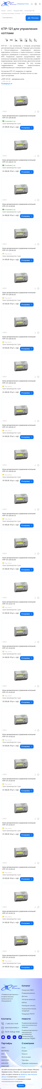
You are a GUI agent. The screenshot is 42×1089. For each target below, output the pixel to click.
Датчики (24, 996)
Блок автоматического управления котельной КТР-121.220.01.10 (18, 161)
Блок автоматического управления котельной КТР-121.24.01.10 (18, 603)
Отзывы (24, 1051)
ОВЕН (3, 1048)
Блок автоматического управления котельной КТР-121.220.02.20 (18, 249)
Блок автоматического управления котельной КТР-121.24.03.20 (18, 956)
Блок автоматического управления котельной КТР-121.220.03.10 (18, 514)
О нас (24, 1048)
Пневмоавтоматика (28, 993)
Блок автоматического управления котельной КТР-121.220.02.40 (18, 382)
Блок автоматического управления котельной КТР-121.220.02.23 (18, 338)
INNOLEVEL (5, 1060)
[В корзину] (31, 128)
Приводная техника (28, 1005)
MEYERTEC (5, 1051)
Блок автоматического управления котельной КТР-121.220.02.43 (18, 470)
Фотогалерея (26, 1057)
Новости (25, 1054)
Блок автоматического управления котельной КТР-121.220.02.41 (18, 426)
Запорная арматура (28, 999)
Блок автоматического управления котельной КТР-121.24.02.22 (18, 691)
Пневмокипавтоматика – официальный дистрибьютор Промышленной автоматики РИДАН (30, 1034)
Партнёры (25, 1060)
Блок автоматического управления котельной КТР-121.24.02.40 (18, 780)
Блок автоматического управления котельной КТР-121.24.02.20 (18, 647)
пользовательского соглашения (12, 1081)
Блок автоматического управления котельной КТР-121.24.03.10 (18, 912)
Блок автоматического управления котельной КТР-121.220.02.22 (18, 293)
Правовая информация (30, 1063)
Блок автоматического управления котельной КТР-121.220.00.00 (18, 117)
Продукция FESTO (28, 1014)
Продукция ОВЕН (28, 990)
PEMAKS (4, 1057)
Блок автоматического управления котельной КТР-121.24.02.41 (18, 824)
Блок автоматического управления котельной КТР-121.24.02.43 (18, 868)
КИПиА (24, 1002)
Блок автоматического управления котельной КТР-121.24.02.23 (18, 735)
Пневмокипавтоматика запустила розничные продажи (29, 1025)
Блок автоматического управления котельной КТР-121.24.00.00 (18, 205)
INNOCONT (5, 1066)
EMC (3, 1054)
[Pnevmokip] (8, 6)
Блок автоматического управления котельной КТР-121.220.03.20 (18, 559)
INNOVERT (5, 1063)
